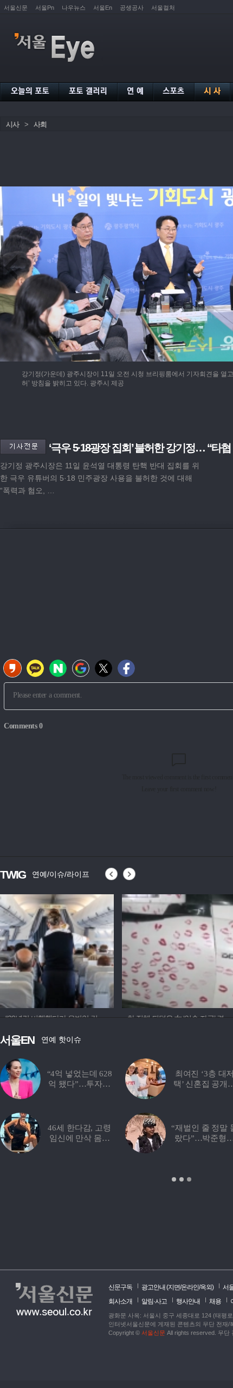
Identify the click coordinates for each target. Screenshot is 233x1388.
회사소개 (120, 1301)
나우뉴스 (74, 7)
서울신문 (16, 7)
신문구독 (120, 1287)
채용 (215, 1301)
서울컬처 (163, 7)
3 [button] (189, 1179)
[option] (173, 949)
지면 (174, 1287)
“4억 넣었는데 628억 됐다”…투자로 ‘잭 (79, 1084)
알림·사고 (154, 1301)
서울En (102, 7)
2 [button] (181, 1179)
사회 (40, 124)
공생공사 (132, 7)
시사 (12, 124)
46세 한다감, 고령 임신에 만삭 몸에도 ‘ (79, 1138)
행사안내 (188, 1301)
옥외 (206, 1287)
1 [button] (174, 1179)
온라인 (190, 1287)
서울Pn (44, 7)
